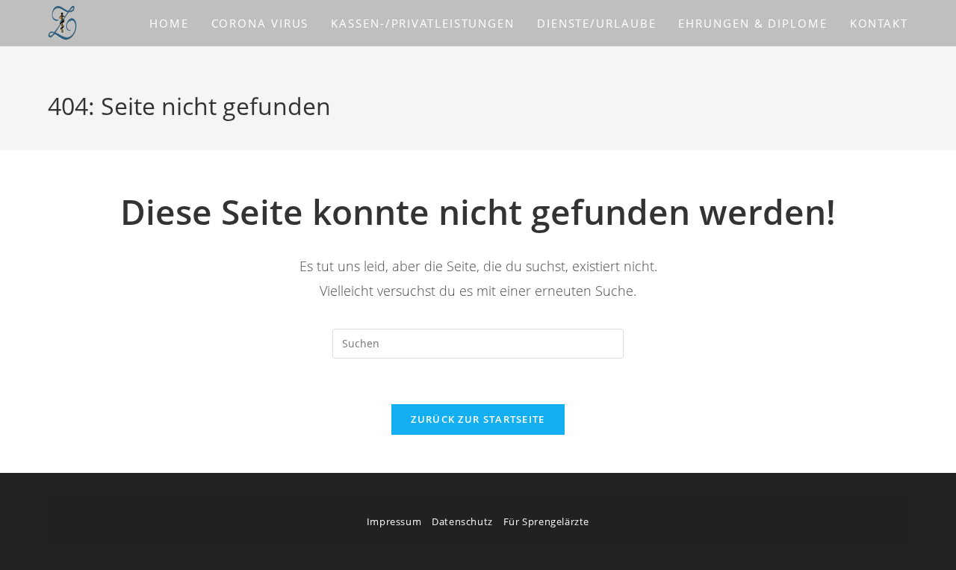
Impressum (394, 521)
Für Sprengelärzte (546, 521)
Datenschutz (462, 521)
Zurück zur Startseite (477, 419)
